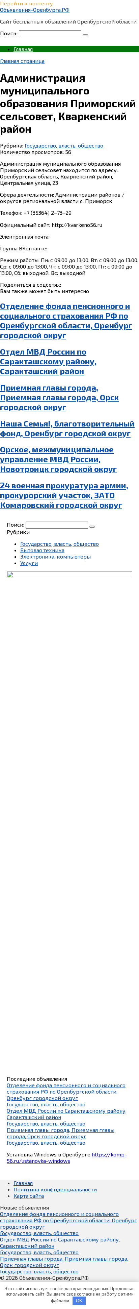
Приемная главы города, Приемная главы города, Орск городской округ (59, 397)
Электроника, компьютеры (55, 556)
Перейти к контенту (26, 3)
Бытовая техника (42, 550)
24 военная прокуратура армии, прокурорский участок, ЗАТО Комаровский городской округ (64, 494)
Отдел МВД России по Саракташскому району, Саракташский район (48, 361)
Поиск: (9, 33)
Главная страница (22, 60)
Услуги (29, 563)
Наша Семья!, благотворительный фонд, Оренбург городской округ (67, 428)
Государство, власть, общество (64, 145)
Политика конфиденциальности (55, 1189)
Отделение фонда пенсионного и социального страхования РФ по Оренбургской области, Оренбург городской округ (66, 320)
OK (79, 1300)
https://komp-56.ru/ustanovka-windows (67, 1157)
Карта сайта (28, 1195)
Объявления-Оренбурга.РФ (35, 9)
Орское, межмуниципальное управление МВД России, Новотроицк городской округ (58, 459)
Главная (23, 49)
